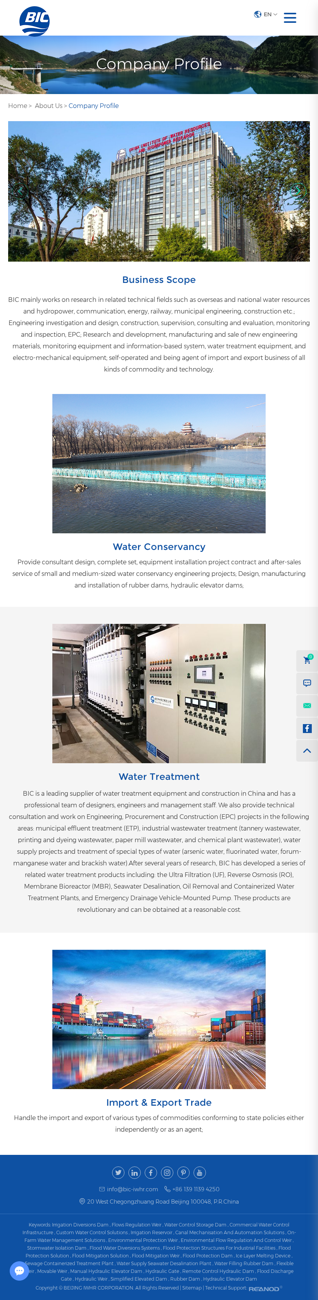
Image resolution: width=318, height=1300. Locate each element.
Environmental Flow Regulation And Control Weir (236, 1240)
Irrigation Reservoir (151, 1232)
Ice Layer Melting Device (263, 1256)
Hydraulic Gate (162, 1271)
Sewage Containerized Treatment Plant (69, 1263)
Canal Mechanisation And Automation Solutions (229, 1232)
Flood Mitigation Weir (156, 1256)
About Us (48, 106)
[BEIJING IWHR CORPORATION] (34, 18)
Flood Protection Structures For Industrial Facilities (219, 1248)
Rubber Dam (185, 1279)
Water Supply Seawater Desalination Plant (164, 1263)
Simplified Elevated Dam (139, 1279)
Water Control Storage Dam (195, 1225)
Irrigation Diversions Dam (80, 1225)
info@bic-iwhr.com (132, 1189)
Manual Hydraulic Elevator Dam (106, 1271)
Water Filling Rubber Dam (243, 1263)
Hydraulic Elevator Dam (230, 1279)
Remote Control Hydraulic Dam (218, 1271)
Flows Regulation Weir (136, 1225)
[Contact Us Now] (307, 683)
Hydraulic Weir (91, 1279)
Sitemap (192, 1288)
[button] (298, 191)
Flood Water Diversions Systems (125, 1248)
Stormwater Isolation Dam (56, 1248)
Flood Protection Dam (208, 1256)
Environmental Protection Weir (143, 1240)
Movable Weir (52, 1271)
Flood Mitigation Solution (100, 1256)
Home (17, 106)
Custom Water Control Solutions (92, 1232)
